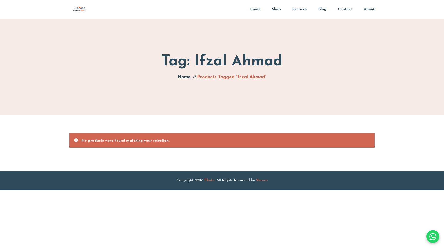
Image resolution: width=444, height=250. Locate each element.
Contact (345, 9)
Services (299, 9)
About (369, 9)
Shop (276, 9)
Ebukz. (209, 180)
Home (255, 9)
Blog (322, 9)
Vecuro (262, 180)
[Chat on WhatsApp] (432, 236)
